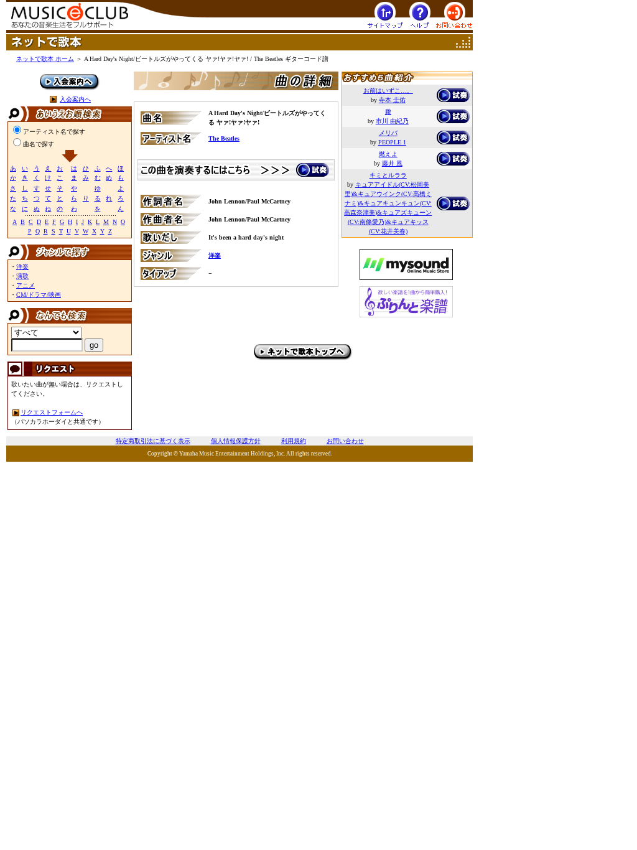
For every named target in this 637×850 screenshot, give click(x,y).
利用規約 (293, 440)
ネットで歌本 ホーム (45, 58)
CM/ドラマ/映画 (38, 294)
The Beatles (223, 138)
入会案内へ (75, 99)
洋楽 (22, 266)
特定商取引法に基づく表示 (153, 440)
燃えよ (388, 154)
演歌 (22, 276)
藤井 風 (392, 163)
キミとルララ (388, 175)
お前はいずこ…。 (388, 90)
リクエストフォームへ (52, 412)
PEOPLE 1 (392, 142)
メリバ (388, 132)
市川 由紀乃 (392, 121)
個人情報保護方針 (236, 440)
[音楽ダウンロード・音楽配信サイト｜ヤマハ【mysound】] (406, 261)
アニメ (25, 285)
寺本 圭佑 (392, 99)
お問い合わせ (345, 440)
